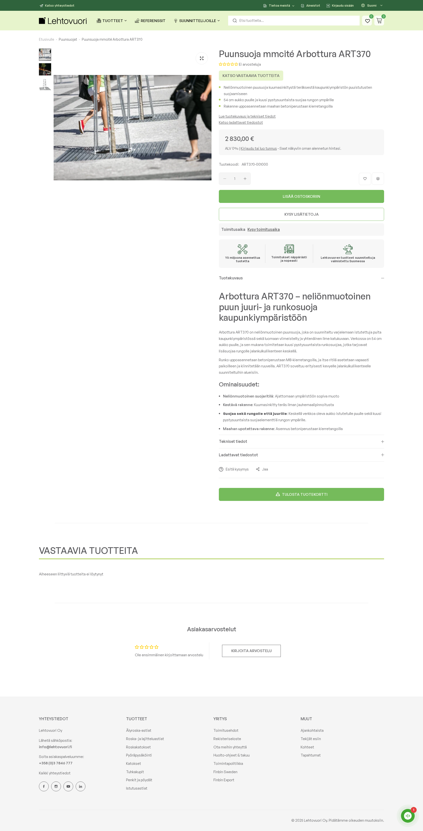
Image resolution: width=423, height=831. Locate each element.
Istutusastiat (136, 788)
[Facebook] (44, 786)
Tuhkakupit (135, 771)
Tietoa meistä (279, 5)
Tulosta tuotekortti (305, 494)
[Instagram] (56, 786)
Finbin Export (223, 780)
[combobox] (294, 20)
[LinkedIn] (80, 786)
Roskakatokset (138, 747)
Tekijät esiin (311, 738)
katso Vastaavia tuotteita (251, 75)
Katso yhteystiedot (59, 5)
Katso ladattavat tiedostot (241, 122)
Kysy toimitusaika (263, 229)
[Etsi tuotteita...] (234, 20)
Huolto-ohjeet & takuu (231, 755)
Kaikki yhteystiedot (54, 773)
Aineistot (313, 5)
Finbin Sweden (225, 771)
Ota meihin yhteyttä (230, 747)
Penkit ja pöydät (139, 780)
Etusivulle (46, 39)
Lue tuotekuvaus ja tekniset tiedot (247, 116)
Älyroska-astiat (138, 730)
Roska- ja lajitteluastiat (145, 738)
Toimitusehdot (225, 730)
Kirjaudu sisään (343, 5)
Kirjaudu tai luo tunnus (259, 148)
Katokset (133, 763)
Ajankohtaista (312, 730)
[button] (229, 64)
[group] (133, 128)
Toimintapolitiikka (228, 763)
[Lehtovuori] (63, 20)
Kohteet (307, 747)
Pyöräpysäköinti (139, 755)
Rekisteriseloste (227, 738)
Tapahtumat (311, 755)
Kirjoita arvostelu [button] (251, 650)
